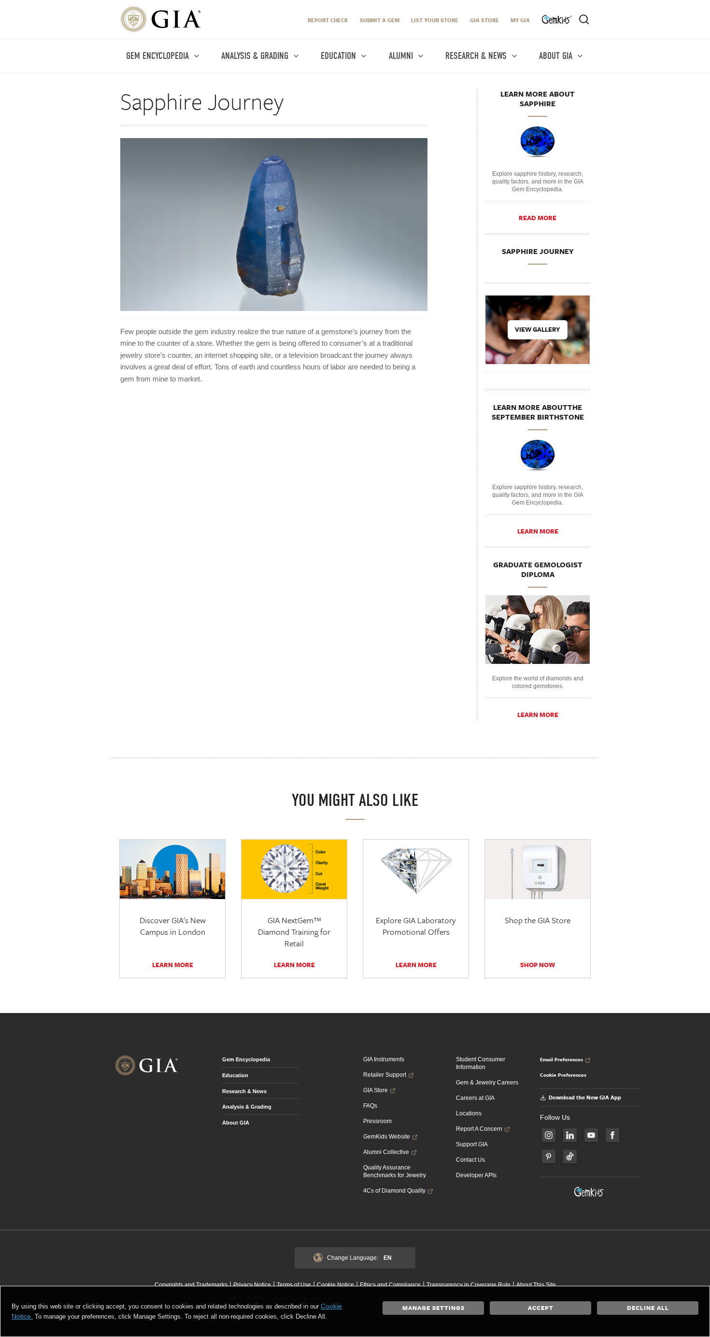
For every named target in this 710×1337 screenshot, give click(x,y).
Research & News (244, 1091)
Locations (469, 1113)
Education (235, 1075)
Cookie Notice (335, 1284)
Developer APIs (476, 1175)
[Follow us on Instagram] (548, 1135)
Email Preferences (561, 1059)
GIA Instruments (383, 1059)
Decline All (648, 1307)
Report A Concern (479, 1129)
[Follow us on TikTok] (570, 1156)
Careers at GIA (475, 1098)
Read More (537, 218)
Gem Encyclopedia (246, 1059)
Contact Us (470, 1159)
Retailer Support (384, 1074)
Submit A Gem (379, 20)
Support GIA (472, 1144)
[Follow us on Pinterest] (548, 1156)
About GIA (235, 1123)
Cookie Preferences (563, 1075)
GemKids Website (386, 1136)
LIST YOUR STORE (434, 20)
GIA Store (484, 20)
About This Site (536, 1284)
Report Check (328, 20)
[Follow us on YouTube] (591, 1135)
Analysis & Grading (246, 1107)
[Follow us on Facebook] (612, 1135)
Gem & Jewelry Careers (487, 1082)
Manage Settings (433, 1307)
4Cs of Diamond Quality (394, 1190)
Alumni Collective (386, 1152)
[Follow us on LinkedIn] (570, 1135)
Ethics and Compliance (390, 1284)
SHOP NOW (537, 965)
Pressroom (377, 1121)
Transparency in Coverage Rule (468, 1284)
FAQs (370, 1105)
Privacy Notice (252, 1284)
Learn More (537, 531)
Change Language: (359, 1257)
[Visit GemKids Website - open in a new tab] (589, 1191)
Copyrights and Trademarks (191, 1284)
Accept (541, 1307)
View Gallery (537, 329)
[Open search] (584, 19)
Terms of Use (294, 1284)
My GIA (520, 20)
